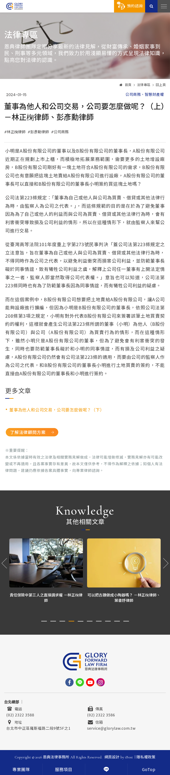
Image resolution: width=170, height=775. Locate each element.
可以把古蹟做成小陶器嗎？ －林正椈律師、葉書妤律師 (46, 597)
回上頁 (161, 85)
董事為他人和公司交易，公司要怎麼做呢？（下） (56, 410)
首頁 (128, 85)
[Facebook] (69, 682)
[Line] (80, 682)
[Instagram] (100, 682)
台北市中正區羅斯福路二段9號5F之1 (38, 727)
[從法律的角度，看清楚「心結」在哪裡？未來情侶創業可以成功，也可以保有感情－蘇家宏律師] (124, 563)
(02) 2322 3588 (20, 714)
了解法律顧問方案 (28, 432)
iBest (129, 757)
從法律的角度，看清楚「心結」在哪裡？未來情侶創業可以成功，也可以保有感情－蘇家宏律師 (124, 600)
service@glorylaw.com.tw (111, 727)
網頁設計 (112, 757)
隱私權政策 (145, 757)
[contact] (106, 769)
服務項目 (63, 769)
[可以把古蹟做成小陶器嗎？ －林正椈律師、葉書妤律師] (46, 563)
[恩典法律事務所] (14, 6)
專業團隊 (21, 769)
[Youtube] (90, 682)
